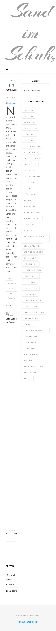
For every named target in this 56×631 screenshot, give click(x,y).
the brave (31, 342)
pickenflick (32, 270)
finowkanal (32, 176)
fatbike (30, 164)
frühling (31, 194)
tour (29, 348)
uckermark (32, 354)
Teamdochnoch (13, 590)
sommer (30, 306)
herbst (30, 206)
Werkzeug (12, 298)
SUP (28, 324)
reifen (29, 282)
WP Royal (35, 615)
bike (29, 140)
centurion (32, 146)
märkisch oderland (34, 238)
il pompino (32, 218)
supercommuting (36, 330)
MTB (28, 230)
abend (29, 122)
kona (29, 224)
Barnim (30, 128)
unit (28, 360)
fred (28, 188)
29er (28, 116)
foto (29, 182)
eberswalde (32, 158)
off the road (33, 252)
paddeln (30, 264)
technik (30, 336)
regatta (31, 276)
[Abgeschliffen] (11, 419)
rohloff (31, 288)
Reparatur (12, 293)
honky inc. (32, 212)
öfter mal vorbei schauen (10, 580)
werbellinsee (33, 366)
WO (28, 378)
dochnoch (12, 283)
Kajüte (10, 288)
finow (29, 170)
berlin (29, 134)
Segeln (11, 80)
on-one (30, 258)
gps (28, 200)
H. (11, 305)
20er (9, 278)
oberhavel (32, 246)
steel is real (34, 312)
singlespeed (33, 300)
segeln (30, 294)
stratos (31, 318)
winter (30, 372)
